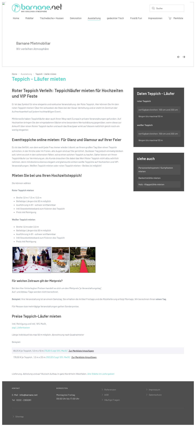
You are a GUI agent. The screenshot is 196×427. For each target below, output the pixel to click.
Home (16, 18)
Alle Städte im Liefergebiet (100, 373)
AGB (106, 394)
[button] (178, 57)
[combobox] (167, 8)
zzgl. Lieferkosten (21, 327)
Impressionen (155, 18)
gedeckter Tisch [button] (115, 18)
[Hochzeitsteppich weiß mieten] (31, 259)
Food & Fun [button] (136, 18)
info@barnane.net (29, 394)
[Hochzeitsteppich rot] (60, 259)
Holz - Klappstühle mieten (151, 184)
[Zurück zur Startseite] (37, 8)
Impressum (154, 389)
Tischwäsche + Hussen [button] (52, 18)
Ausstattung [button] (94, 18)
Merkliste (178, 18)
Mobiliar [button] (29, 18)
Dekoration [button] (75, 18)
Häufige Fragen (112, 399)
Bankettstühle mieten (149, 178)
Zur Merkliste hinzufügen (81, 350)
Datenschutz (155, 394)
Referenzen (110, 389)
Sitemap (19, 416)
